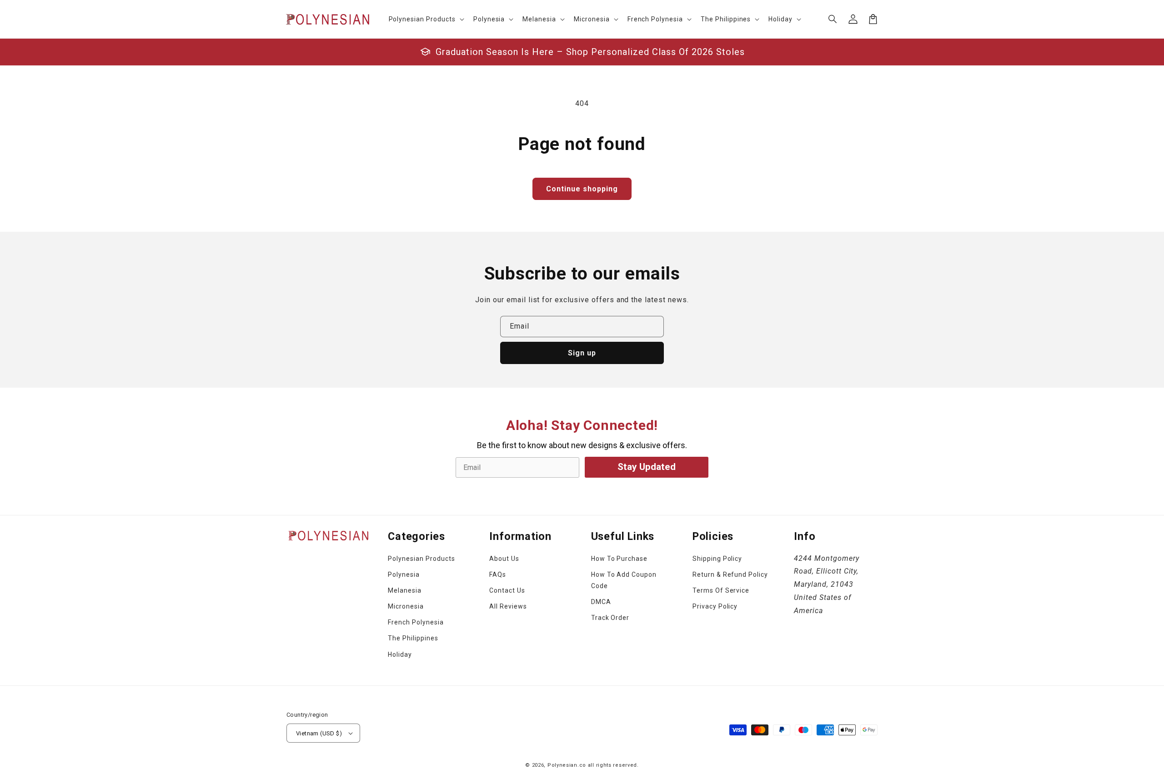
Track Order (610, 617)
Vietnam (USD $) (319, 733)
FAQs (497, 574)
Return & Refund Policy (730, 574)
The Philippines (413, 638)
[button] (833, 19)
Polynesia (404, 574)
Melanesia (404, 590)
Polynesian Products (421, 558)
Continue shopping (582, 189)
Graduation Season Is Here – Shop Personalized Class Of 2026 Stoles (590, 51)
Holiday (400, 654)
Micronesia (406, 606)
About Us (504, 558)
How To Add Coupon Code (624, 580)
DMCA (601, 601)
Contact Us (507, 590)
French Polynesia (415, 622)
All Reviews (508, 606)
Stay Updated (646, 466)
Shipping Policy (717, 558)
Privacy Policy (715, 606)
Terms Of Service (720, 590)
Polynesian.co (566, 765)
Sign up (582, 353)
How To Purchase (619, 558)
